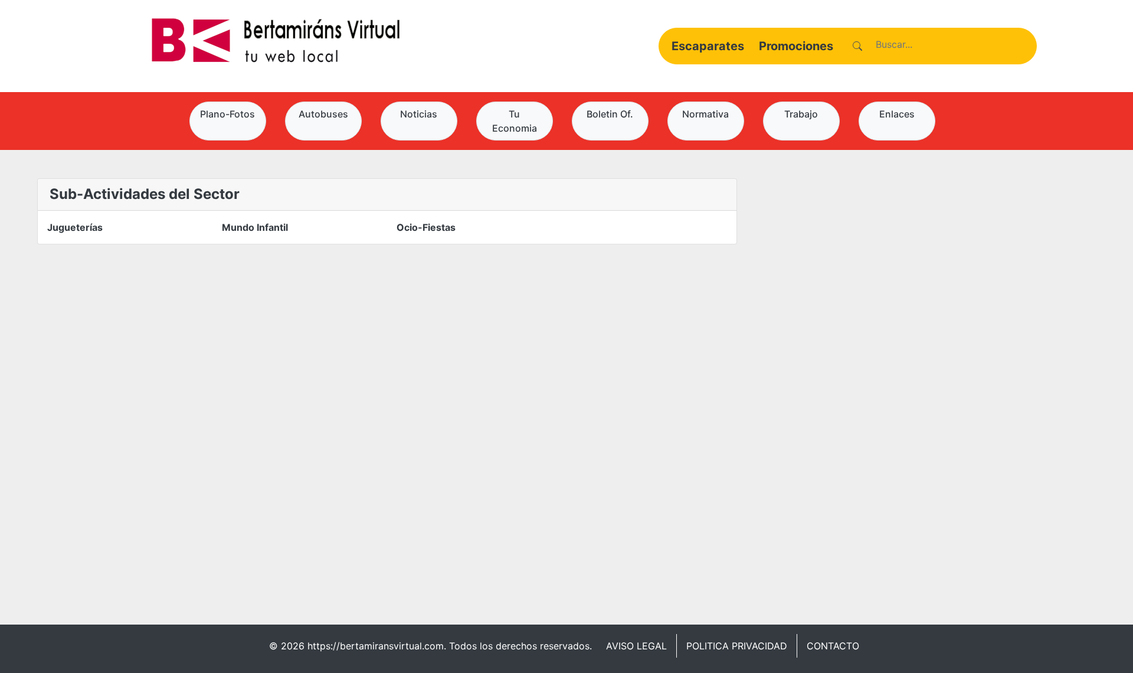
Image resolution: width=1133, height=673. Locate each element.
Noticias (418, 114)
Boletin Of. (610, 114)
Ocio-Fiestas (426, 227)
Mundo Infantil (255, 227)
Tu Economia (514, 121)
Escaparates (708, 46)
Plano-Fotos (227, 114)
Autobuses (323, 114)
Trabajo (801, 114)
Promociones (796, 46)
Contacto (833, 646)
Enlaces (897, 114)
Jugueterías (75, 227)
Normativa (705, 114)
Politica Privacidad (736, 646)
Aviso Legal (636, 646)
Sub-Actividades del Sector (145, 193)
